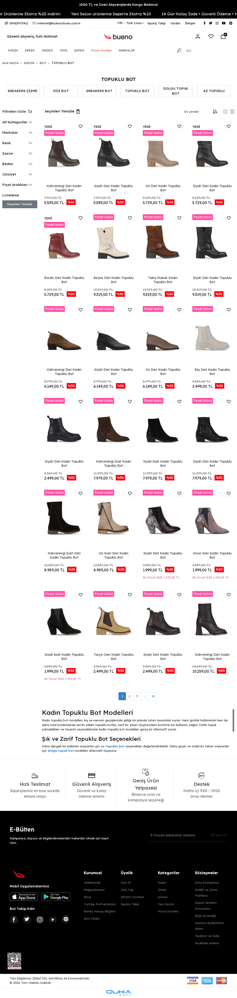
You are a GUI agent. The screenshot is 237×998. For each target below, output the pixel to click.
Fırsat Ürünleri (101, 50)
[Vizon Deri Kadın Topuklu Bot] (212, 520)
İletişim (190, 23)
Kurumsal (93, 872)
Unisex (163, 897)
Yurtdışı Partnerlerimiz (100, 904)
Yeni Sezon (166, 904)
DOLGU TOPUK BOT (175, 91)
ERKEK (30, 50)
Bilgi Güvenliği (205, 916)
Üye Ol (126, 882)
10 (153, 696)
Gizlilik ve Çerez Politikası (206, 892)
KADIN (13, 50)
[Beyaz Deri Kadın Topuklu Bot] (114, 244)
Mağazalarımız (94, 890)
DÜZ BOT (61, 91)
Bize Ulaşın (92, 918)
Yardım (175, 23)
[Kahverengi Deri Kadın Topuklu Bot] (64, 153)
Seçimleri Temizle (19, 204)
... (145, 696)
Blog (87, 897)
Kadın (162, 882)
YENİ (63, 50)
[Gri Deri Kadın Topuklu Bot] (163, 153)
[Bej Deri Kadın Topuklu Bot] (212, 336)
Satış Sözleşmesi (207, 882)
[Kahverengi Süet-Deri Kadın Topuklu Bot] (64, 520)
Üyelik (127, 872)
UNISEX (47, 50)
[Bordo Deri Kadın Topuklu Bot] (64, 244)
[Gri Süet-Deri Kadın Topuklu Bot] (114, 520)
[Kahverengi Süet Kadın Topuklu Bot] (114, 428)
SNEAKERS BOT (99, 91)
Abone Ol (219, 835)
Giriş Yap (127, 890)
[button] (223, 36)
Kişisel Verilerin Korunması (206, 905)
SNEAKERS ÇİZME (22, 91)
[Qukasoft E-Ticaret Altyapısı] (118, 993)
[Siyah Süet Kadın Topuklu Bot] (163, 428)
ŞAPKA (79, 50)
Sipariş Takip (156, 23)
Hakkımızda (92, 882)
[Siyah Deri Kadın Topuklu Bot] (114, 153)
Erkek (162, 890)
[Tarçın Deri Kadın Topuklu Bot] (114, 621)
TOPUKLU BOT (137, 91)
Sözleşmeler (206, 872)
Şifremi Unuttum (132, 897)
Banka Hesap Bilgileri (99, 911)
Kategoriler (169, 872)
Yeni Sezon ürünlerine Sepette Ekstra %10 (99, 13)
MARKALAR (127, 50)
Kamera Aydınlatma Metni (209, 926)
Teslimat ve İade (207, 936)
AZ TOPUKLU (214, 91)
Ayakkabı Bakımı (207, 943)
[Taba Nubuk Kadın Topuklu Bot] (163, 244)
